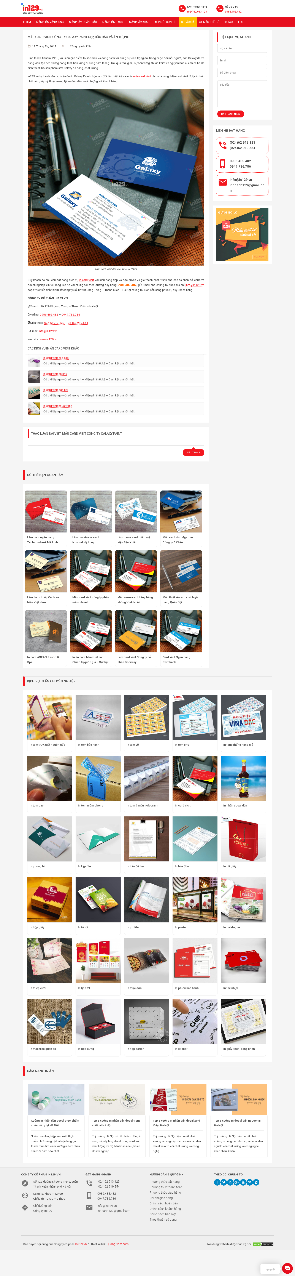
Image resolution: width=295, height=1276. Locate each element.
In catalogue (231, 927)
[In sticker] (195, 1021)
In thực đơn (134, 988)
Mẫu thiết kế (211, 22)
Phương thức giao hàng (165, 1192)
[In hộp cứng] (98, 1021)
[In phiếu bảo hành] (195, 960)
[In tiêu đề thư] (146, 838)
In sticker (181, 1048)
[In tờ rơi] (98, 899)
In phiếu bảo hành (187, 988)
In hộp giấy (37, 927)
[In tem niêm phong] (98, 778)
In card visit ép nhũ (55, 373)
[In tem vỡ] (146, 717)
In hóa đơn (182, 866)
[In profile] (146, 899)
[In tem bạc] (49, 778)
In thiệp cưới (38, 988)
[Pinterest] (249, 1182)
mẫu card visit (142, 76)
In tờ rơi (83, 927)
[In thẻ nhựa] (243, 960)
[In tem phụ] (195, 717)
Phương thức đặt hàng (165, 1181)
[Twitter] (223, 1182)
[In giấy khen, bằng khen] (243, 1021)
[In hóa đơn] (195, 838)
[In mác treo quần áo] (49, 1021)
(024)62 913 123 (242, 142)
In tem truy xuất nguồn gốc (47, 744)
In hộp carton (135, 1048)
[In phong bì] (49, 838)
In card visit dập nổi (55, 389)
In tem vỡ (133, 744)
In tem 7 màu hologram (142, 805)
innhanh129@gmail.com (113, 1210)
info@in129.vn (195, 285)
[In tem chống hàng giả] (243, 717)
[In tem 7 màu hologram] (146, 778)
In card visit (182, 805)
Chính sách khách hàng (165, 1208)
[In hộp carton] (146, 1021)
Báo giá (189, 22)
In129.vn (81, 1244)
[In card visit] (195, 778)
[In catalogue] (243, 899)
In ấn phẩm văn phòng (49, 22)
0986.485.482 (233, 11)
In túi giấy (229, 866)
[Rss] (230, 1182)
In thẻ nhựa (230, 988)
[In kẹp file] (98, 838)
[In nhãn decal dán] (243, 778)
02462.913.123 (54, 322)
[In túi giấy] (243, 838)
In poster (181, 927)
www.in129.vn (48, 339)
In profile (133, 927)
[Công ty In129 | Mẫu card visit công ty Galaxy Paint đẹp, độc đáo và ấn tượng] (32, 8)
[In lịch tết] (98, 960)
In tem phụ (182, 744)
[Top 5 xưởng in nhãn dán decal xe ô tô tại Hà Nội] (178, 1099)
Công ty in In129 (80, 46)
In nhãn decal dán (235, 805)
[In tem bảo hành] (98, 717)
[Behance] (256, 1182)
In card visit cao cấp (56, 357)
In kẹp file (84, 866)
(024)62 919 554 (242, 148)
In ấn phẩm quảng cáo (83, 22)
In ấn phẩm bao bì (112, 22)
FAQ (230, 22)
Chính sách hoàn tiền (164, 1203)
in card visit (86, 280)
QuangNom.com (117, 1244)
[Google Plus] (236, 1182)
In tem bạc (37, 805)
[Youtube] (243, 1182)
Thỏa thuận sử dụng (163, 1219)
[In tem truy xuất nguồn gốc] (49, 717)
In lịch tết (84, 988)
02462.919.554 (78, 322)
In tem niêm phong (90, 805)
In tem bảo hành (88, 744)
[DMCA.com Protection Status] (263, 1244)
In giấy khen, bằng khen (239, 1048)
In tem (27, 22)
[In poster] (195, 899)
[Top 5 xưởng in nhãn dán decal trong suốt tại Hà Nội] (117, 1099)
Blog (240, 22)
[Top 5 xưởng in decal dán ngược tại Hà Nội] (239, 1099)
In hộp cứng (86, 1048)
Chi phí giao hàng (161, 1198)
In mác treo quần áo (43, 1048)
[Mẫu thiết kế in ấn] (242, 234)
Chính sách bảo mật (163, 1214)
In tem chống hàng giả (238, 744)
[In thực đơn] (146, 960)
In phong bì (37, 866)
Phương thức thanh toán (166, 1187)
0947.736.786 (71, 314)
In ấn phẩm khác (139, 22)
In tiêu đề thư (135, 866)
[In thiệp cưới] (49, 960)
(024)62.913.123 (197, 11)
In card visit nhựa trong (57, 405)
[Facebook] (217, 1182)
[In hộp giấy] (49, 899)
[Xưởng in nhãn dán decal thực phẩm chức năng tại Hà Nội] (56, 1099)
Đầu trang (193, 452)
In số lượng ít (167, 22)
